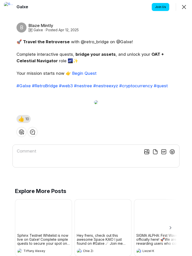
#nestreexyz (105, 85)
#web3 (66, 85)
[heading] (39, 251)
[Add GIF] (164, 152)
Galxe (38, 30)
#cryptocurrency (135, 85)
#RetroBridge (45, 85)
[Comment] (33, 132)
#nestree (83, 85)
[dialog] (96, 128)
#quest (161, 85)
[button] (23, 119)
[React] (21, 132)
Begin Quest (84, 73)
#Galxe (23, 85)
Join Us (160, 7)
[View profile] (19, 251)
